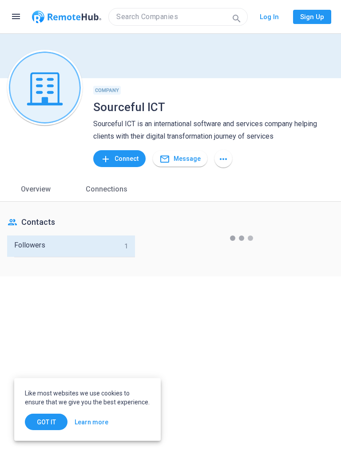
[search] (178, 17)
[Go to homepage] (66, 17)
